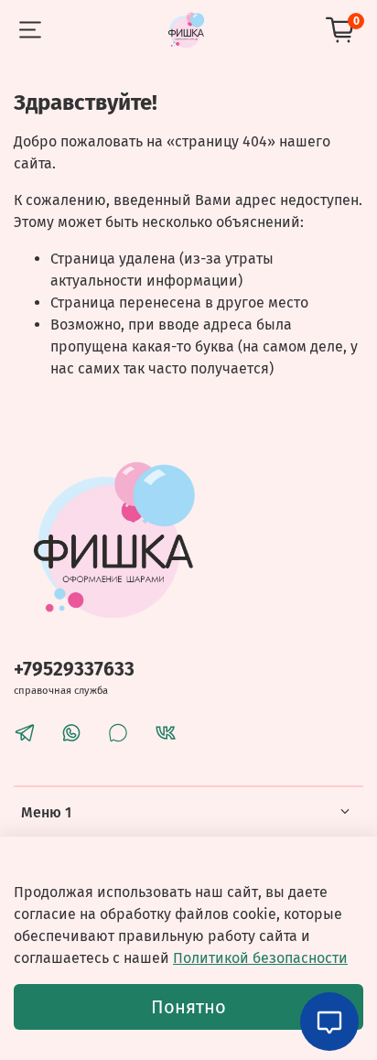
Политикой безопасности (260, 958)
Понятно (188, 1007)
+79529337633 (74, 669)
